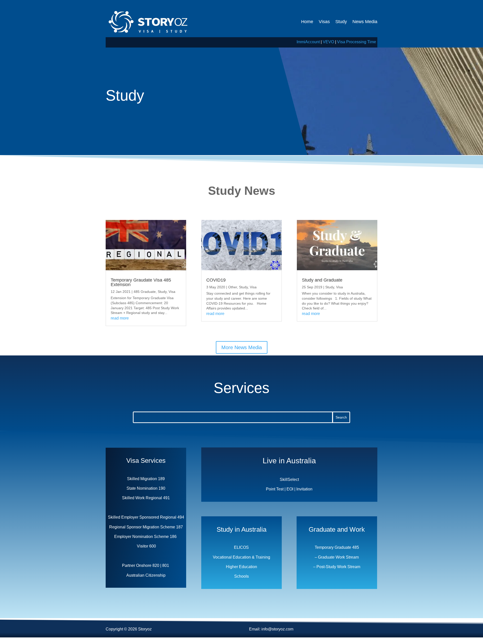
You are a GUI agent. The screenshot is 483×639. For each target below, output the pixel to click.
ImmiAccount (308, 42)
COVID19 (216, 280)
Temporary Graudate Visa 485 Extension (141, 282)
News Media (364, 21)
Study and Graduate (322, 280)
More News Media (241, 347)
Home (307, 21)
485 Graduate (145, 292)
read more (120, 318)
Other (232, 287)
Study (341, 21)
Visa (172, 292)
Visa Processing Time (356, 42)
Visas (324, 21)
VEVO (328, 42)
